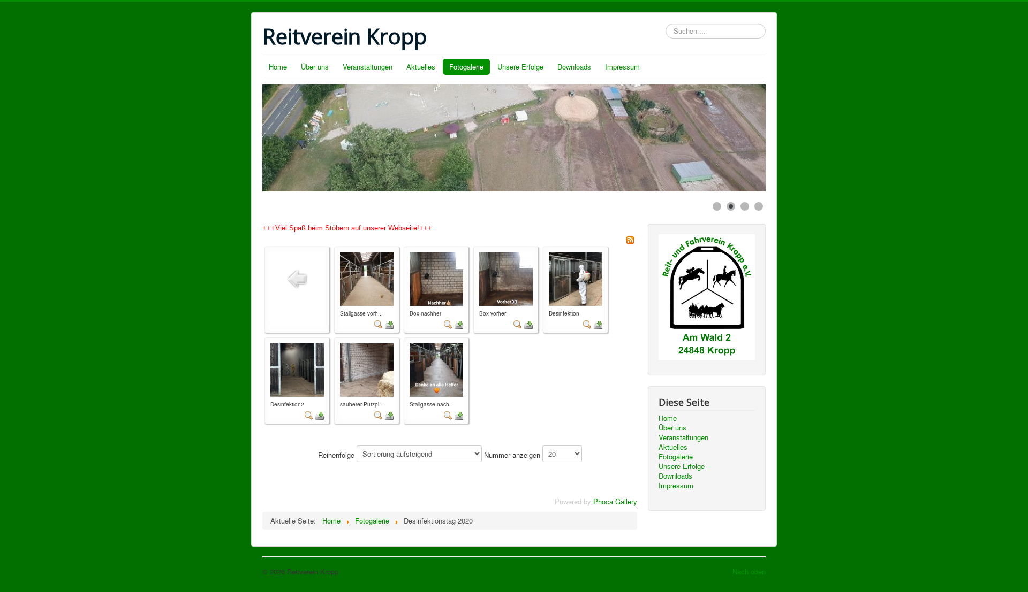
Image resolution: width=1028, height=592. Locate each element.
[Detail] (378, 324)
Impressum (622, 66)
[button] (733, 138)
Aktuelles (420, 66)
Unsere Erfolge (520, 66)
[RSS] (630, 239)
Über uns (315, 66)
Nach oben (749, 571)
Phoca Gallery (615, 501)
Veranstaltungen (367, 66)
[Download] (389, 324)
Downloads (574, 66)
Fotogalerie (466, 66)
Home (278, 66)
